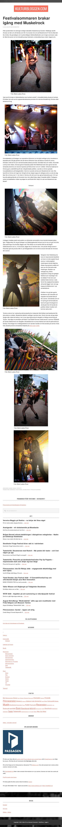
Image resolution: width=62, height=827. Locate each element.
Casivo (30, 782)
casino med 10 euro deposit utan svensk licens (29, 759)
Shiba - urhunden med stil (9, 722)
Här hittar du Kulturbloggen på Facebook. (13, 623)
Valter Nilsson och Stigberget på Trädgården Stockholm (24, 586)
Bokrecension (9, 654)
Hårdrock (12, 489)
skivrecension (38, 708)
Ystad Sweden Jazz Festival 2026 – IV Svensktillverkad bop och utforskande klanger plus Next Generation (27, 578)
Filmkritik (47, 698)
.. (3, 631)
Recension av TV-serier (11, 661)
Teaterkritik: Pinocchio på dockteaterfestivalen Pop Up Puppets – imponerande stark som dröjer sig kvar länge (28, 560)
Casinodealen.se (9, 771)
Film (6, 675)
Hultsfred (24, 701)
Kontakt (5, 805)
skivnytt (33, 708)
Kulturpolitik (6, 639)
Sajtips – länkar (7, 812)
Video (35, 711)
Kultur (45, 701)
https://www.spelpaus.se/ (34, 785)
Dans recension (9, 655)
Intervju (5, 635)
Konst (42, 701)
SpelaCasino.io (49, 759)
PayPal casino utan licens (9, 777)
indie (33, 701)
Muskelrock (26, 489)
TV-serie (31, 711)
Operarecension (9, 659)
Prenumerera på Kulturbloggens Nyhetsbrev (14, 505)
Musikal (7, 677)
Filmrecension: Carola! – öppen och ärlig (18, 610)
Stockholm (48, 708)
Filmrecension (9, 657)
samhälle (13, 708)
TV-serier (7, 684)
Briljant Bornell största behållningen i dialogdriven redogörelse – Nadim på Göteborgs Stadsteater (30, 535)
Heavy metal (19, 489)
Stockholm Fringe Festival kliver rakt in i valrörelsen (23, 543)
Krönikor (7, 641)
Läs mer (26, 523)
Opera (7, 679)
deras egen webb (34, 326)
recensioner (49, 705)
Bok (4, 698)
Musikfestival (13, 705)
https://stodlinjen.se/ (47, 785)
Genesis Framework (33, 822)
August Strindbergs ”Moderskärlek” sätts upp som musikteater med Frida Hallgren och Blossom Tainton (29, 602)
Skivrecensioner (9, 663)
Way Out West (41, 711)
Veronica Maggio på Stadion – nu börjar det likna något (24, 520)
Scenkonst (25, 708)
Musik (14, 488)
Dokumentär (30, 698)
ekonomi (42, 698)
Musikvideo (19, 705)
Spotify (43, 708)
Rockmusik (6, 708)
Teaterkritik (8, 667)
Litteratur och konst (8, 644)
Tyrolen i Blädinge (35, 489)
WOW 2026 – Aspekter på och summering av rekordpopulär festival (29, 594)
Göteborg (19, 701)
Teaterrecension (24, 711)
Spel (6, 665)
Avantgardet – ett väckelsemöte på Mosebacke (21, 527)
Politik (27, 705)
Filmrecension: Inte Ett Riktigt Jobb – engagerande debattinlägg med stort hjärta (29, 569)
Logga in (46, 822)
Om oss (5, 808)
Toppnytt (18, 488)
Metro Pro (24, 822)
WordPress (41, 822)
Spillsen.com (35, 765)
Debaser (22, 698)
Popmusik (33, 705)
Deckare (26, 698)
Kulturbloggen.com (31, 8)
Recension (6, 652)
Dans (6, 673)
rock (53, 705)
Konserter (38, 701)
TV (6, 683)
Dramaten (36, 698)
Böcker (15, 698)
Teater (7, 681)
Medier (56, 701)
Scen (4, 671)
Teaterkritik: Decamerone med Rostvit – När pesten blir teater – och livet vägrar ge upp (31, 551)
